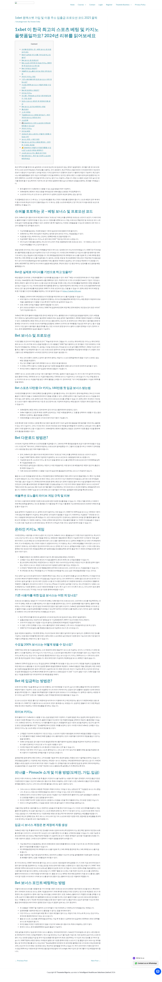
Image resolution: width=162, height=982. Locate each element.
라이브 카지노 (27, 93)
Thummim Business (122, 5)
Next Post (96, 960)
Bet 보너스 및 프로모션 (30, 60)
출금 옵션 (25, 109)
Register (109, 5)
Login (101, 5)
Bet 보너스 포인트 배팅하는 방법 (33, 107)
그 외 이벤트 (26, 112)
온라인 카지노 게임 (28, 77)
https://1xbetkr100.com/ (72, 291)
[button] (85, 4)
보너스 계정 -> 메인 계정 (30, 139)
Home (72, 5)
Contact (92, 5)
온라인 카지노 (27, 128)
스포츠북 (25, 120)
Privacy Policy (140, 5)
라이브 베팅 (26, 131)
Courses (81, 5)
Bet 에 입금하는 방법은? (30, 90)
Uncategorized (21, 22)
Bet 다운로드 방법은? (29, 68)
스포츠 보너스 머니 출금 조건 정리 (34, 153)
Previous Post (21, 960)
